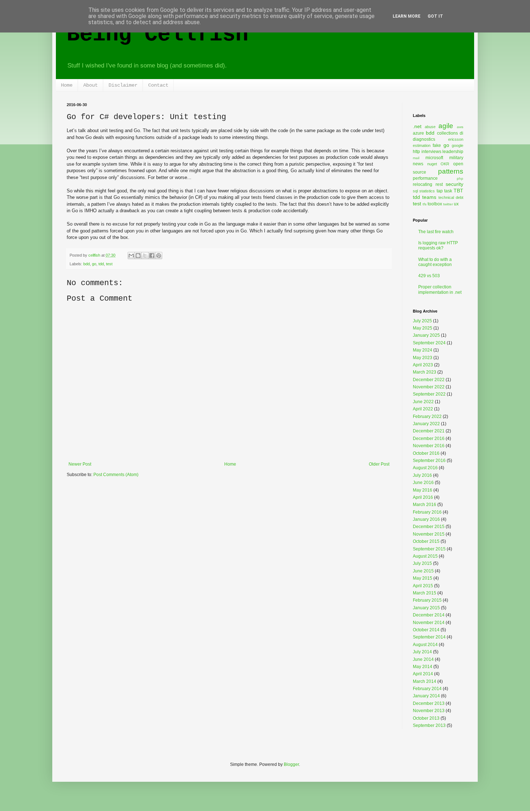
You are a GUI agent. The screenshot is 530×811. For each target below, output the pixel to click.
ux (456, 203)
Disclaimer (123, 85)
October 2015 (426, 541)
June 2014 (423, 659)
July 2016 (422, 475)
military (456, 157)
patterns (450, 171)
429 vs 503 (429, 275)
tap (440, 190)
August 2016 (425, 467)
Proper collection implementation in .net (439, 289)
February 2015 (427, 600)
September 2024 (429, 342)
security (454, 184)
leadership (452, 151)
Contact (158, 85)
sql (415, 191)
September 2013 (429, 725)
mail (416, 158)
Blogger (291, 764)
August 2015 (425, 556)
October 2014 (426, 629)
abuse (430, 127)
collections (447, 133)
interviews (431, 151)
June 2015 (423, 571)
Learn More (406, 16)
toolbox (435, 203)
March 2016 (424, 504)
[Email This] (131, 255)
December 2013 (429, 703)
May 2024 (422, 350)
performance (425, 178)
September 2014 (429, 637)
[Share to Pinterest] (158, 255)
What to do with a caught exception (435, 262)
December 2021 (429, 430)
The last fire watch (436, 231)
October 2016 (426, 453)
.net (417, 126)
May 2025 (422, 328)
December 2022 (429, 379)
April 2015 (423, 585)
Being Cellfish (157, 34)
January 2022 (426, 423)
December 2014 (429, 615)
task (448, 190)
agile (445, 126)
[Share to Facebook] (151, 255)
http (416, 151)
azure (418, 133)
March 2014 (424, 681)
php (460, 178)
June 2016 (423, 482)
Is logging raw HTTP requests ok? (438, 245)
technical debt (450, 197)
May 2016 (422, 490)
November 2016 (429, 445)
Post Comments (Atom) (115, 474)
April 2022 (423, 408)
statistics (427, 191)
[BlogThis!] (138, 255)
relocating (422, 184)
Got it (435, 16)
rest (439, 184)
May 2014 (422, 666)
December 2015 (429, 526)
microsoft (434, 157)
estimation (421, 145)
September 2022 (429, 394)
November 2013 (429, 710)
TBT (458, 190)
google (457, 145)
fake (437, 145)
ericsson (455, 139)
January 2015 (426, 607)
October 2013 (426, 718)
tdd (101, 264)
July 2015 (422, 563)
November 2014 (429, 622)
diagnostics (424, 139)
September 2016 (429, 460)
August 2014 (425, 644)
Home (66, 85)
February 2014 (427, 688)
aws (460, 127)
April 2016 (423, 497)
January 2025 (426, 335)
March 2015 (424, 593)
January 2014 (426, 695)
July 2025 (422, 320)
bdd (86, 264)
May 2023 (422, 357)
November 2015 (429, 534)
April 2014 (423, 673)
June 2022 (423, 401)
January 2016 (426, 519)
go (94, 264)
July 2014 (422, 651)
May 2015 (422, 578)
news (418, 163)
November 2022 (429, 386)
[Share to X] (145, 255)
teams (429, 197)
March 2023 (424, 372)
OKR (445, 164)
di (461, 133)
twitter (448, 204)
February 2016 (427, 512)
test (109, 264)
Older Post (379, 464)
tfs (425, 204)
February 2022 (427, 416)
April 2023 (423, 364)
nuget (432, 164)
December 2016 (429, 438)
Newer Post (80, 464)
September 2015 (429, 548)
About (90, 85)
